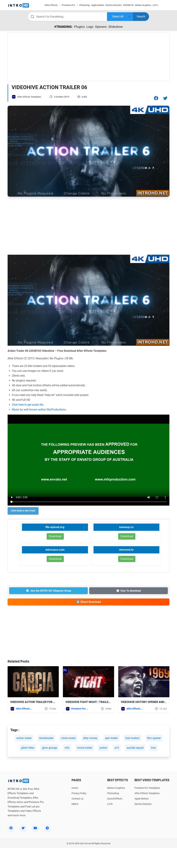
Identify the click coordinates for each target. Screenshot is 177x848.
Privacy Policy (79, 793)
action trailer (24, 738)
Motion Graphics (116, 788)
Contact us (77, 798)
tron (153, 747)
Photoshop (113, 793)
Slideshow (115, 26)
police (103, 747)
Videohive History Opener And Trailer (148, 702)
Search (141, 16)
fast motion (132, 738)
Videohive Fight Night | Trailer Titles (93, 702)
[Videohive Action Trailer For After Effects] (33, 681)
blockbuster (46, 738)
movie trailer (84, 747)
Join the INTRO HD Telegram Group (50, 590)
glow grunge (49, 747)
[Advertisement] (88, 56)
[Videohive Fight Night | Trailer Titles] (88, 681)
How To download (130, 590)
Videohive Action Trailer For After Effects (42, 702)
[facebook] (11, 828)
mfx (67, 747)
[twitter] (23, 828)
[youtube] (35, 828)
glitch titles (27, 747)
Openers (101, 26)
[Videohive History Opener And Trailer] (143, 681)
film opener (154, 738)
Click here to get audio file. (28, 404)
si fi (117, 747)
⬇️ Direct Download (88, 601)
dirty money (90, 738)
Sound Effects (114, 798)
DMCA (75, 804)
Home (75, 788)
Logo (89, 26)
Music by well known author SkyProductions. (39, 409)
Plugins (79, 26)
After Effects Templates (29, 96)
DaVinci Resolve (142, 804)
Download (126, 536)
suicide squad (135, 747)
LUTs (110, 804)
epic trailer (111, 738)
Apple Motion (141, 798)
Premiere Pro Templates (79, 708)
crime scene (68, 738)
